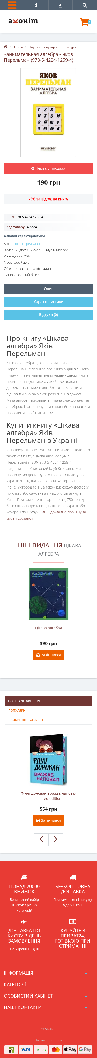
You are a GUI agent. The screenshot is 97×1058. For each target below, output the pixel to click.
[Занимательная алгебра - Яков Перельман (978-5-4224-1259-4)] (48, 112)
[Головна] (6, 47)
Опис (48, 288)
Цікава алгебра (48, 627)
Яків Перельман (27, 243)
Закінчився (50, 654)
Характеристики (48, 301)
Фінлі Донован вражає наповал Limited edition (49, 796)
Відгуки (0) (48, 314)
